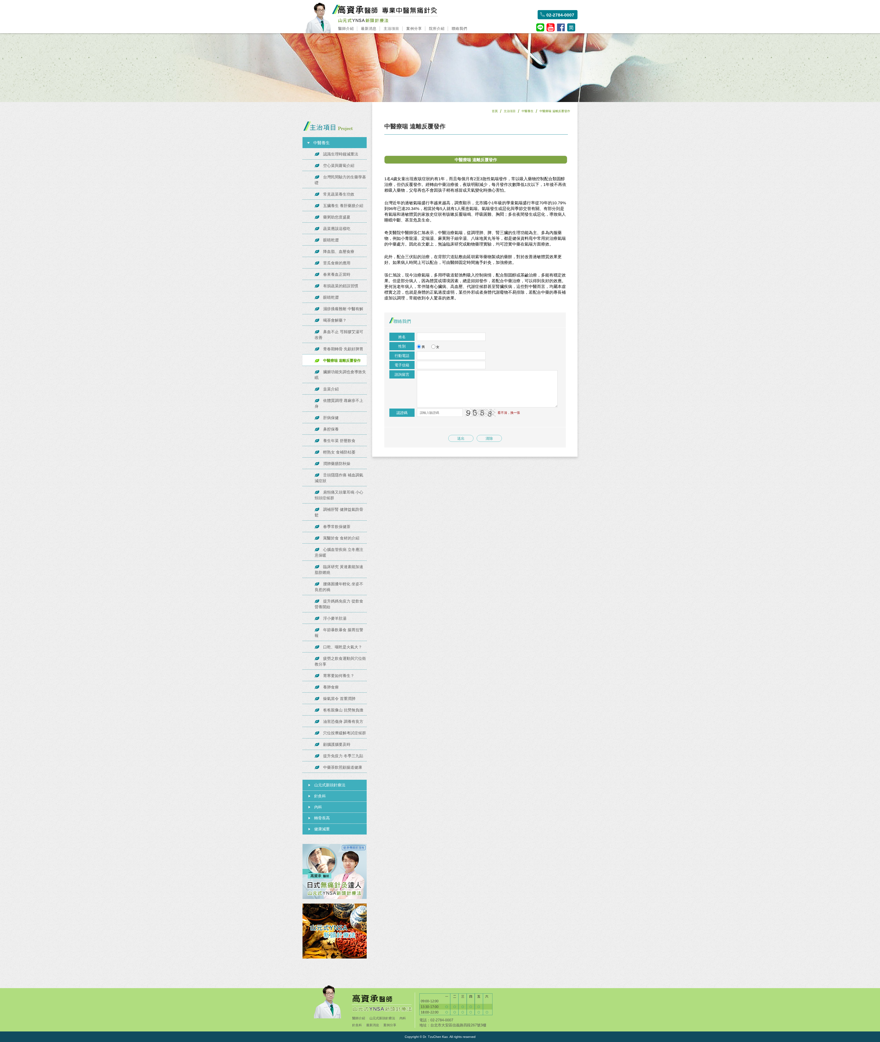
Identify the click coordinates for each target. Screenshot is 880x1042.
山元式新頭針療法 (329, 785)
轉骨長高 (322, 818)
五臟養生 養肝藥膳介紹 (343, 206)
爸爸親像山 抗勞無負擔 (343, 710)
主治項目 (391, 28)
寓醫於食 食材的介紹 (341, 538)
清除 (489, 438)
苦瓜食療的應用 (336, 263)
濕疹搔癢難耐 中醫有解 (343, 309)
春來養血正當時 (336, 274)
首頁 (495, 111)
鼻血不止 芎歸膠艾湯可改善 (339, 335)
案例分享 (414, 28)
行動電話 (402, 356)
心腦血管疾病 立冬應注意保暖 (339, 552)
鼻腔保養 (331, 429)
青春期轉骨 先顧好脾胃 (343, 349)
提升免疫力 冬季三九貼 (343, 756)
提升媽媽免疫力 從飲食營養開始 (339, 604)
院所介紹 (437, 28)
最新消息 (369, 28)
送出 (461, 438)
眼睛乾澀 (331, 240)
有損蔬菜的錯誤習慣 (340, 286)
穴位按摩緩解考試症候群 (344, 733)
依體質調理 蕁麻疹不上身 (339, 403)
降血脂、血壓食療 (338, 251)
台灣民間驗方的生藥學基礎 (340, 180)
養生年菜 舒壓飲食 (339, 441)
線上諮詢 (584, 922)
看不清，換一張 (509, 413)
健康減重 (322, 829)
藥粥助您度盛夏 (336, 217)
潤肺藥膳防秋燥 (336, 464)
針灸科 (320, 796)
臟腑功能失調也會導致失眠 (340, 375)
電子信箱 (402, 365)
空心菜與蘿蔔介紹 (338, 165)
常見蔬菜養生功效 (338, 194)
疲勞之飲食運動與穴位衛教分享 (340, 661)
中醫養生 (528, 111)
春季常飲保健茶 (336, 527)
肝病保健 (331, 418)
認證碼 (401, 413)
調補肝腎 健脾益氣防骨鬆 (339, 512)
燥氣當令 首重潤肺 (339, 699)
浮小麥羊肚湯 (334, 618)
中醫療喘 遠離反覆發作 (342, 360)
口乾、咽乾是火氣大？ (342, 647)
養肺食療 (331, 687)
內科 (318, 807)
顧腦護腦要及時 (336, 744)
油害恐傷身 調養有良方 (343, 721)
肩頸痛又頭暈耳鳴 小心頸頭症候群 (339, 495)
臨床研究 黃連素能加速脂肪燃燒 (339, 570)
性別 (402, 346)
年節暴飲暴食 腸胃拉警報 (339, 633)
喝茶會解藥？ (334, 320)
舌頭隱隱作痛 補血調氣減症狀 (339, 478)
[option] (440, 67)
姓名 (402, 337)
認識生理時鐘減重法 (340, 154)
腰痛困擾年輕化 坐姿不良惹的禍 (339, 587)
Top (584, 932)
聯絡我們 (459, 28)
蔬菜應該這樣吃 (336, 229)
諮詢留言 (402, 374)
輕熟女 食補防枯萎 (339, 452)
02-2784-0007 (560, 15)
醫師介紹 (346, 28)
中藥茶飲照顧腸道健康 (342, 767)
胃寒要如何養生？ (338, 676)
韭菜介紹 (331, 389)
